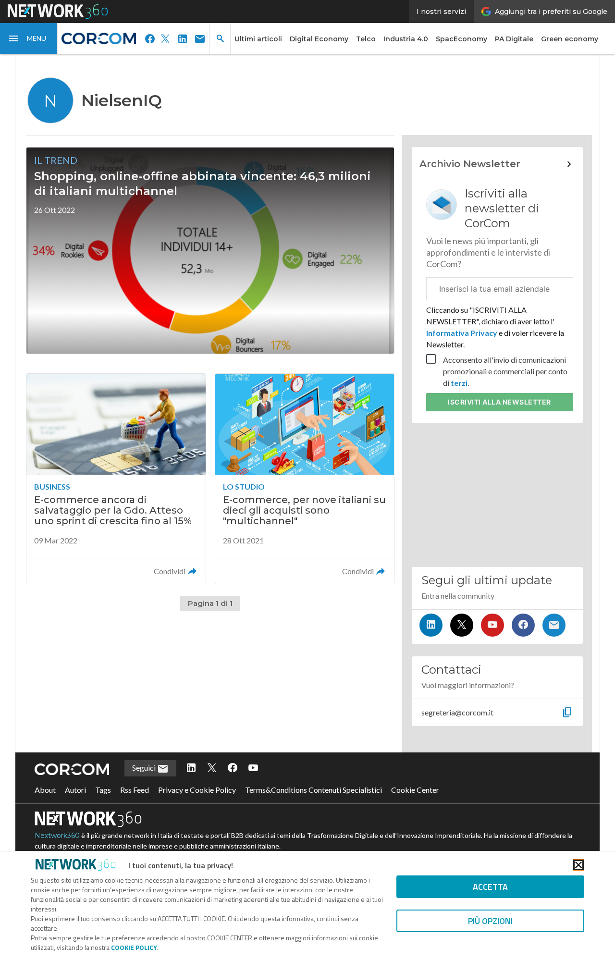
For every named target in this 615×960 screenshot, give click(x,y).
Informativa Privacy (462, 332)
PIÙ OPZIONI (490, 920)
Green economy (569, 39)
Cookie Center (415, 789)
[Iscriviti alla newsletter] (554, 625)
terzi (459, 382)
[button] (29, 38)
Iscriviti (499, 402)
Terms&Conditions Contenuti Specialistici (313, 789)
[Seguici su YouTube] (492, 625)
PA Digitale (514, 39)
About (45, 789)
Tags (103, 789)
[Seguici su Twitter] (461, 625)
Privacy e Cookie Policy (197, 789)
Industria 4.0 (405, 39)
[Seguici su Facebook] (523, 625)
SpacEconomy (461, 39)
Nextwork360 (57, 835)
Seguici (144, 767)
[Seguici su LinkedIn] (431, 625)
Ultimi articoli (258, 39)
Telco (366, 39)
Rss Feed (134, 789)
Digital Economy (319, 39)
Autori (75, 789)
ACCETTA (490, 886)
